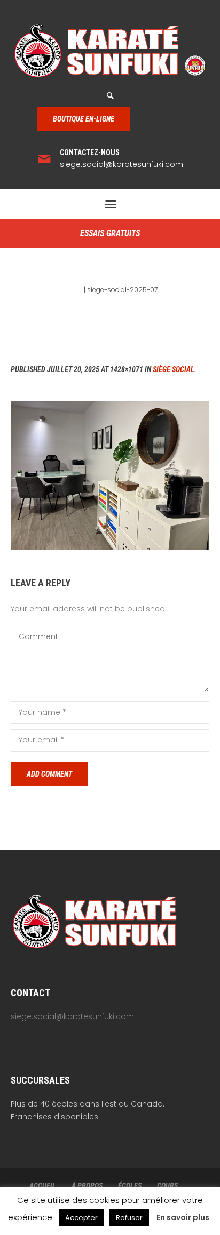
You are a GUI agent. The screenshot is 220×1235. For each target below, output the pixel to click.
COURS (167, 1186)
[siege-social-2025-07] (110, 475)
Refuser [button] (129, 1218)
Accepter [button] (81, 1218)
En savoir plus (182, 1217)
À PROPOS (87, 1186)
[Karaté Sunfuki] (110, 50)
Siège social (173, 369)
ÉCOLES (130, 1186)
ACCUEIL (42, 1186)
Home (72, 289)
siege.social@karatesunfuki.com (121, 164)
